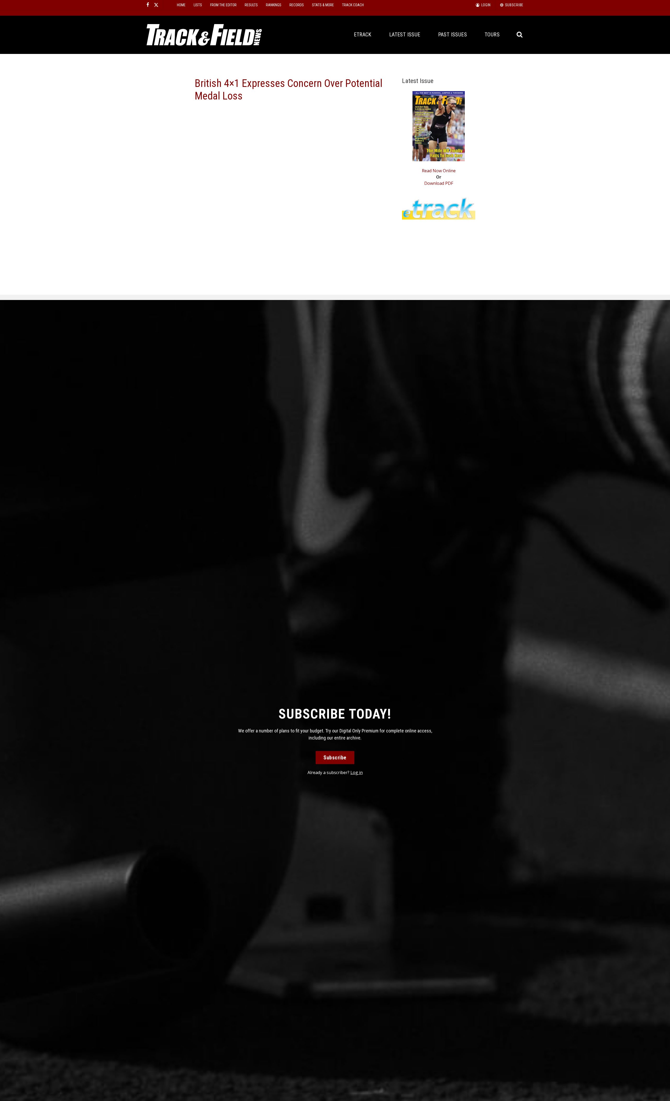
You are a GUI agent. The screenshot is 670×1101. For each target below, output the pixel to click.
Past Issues (452, 34)
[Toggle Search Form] (519, 34)
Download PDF (438, 183)
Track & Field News (204, 35)
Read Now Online (439, 171)
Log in (356, 772)
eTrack (362, 34)
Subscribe (335, 757)
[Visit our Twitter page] (156, 5)
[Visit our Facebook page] (148, 5)
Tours (492, 34)
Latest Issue (404, 34)
